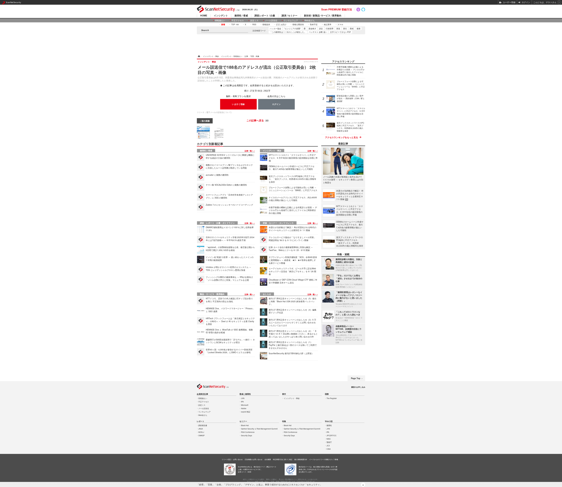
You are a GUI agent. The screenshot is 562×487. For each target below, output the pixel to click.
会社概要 (267, 459)
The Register (332, 398)
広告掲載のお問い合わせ (253, 459)
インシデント (221, 15)
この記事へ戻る (257, 120)
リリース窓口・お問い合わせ (232, 459)
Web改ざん (309, 20)
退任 (345, 28)
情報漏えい (220, 20)
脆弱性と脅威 (206, 150)
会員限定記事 (202, 394)
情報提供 (266, 24)
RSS (254, 24)
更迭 (338, 28)
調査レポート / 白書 (265, 15)
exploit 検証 (245, 411)
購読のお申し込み (358, 387)
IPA (242, 401)
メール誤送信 (271, 20)
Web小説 (329, 421)
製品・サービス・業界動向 (212, 294)
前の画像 (206, 120)
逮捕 (358, 28)
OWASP (201, 435)
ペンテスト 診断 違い (318, 32)
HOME (203, 15)
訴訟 (321, 28)
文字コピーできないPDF (340, 32)
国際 (327, 394)
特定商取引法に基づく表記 (282, 459)
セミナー (243, 421)
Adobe (243, 408)
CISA (329, 449)
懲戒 (352, 28)
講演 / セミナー (289, 15)
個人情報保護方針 (300, 459)
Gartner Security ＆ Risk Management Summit (259, 428)
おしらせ (267, 294)
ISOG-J (201, 432)
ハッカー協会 (275, 28)
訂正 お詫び (281, 24)
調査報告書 (202, 425)
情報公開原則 (298, 24)
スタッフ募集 (333, 459)
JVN (242, 398)
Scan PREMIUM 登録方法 (336, 9)
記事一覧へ (249, 150)
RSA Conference (248, 432)
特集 (284, 421)
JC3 (328, 445)
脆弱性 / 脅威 (241, 15)
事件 (284, 394)
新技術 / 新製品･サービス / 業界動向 (322, 15)
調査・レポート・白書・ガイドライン (217, 222)
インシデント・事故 (272, 150)
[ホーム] (199, 56)
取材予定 (314, 24)
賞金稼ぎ (312, 28)
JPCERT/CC (331, 435)
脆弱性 (329, 425)
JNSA (200, 428)
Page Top (355, 378)
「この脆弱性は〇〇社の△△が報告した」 (288, 32)
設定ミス (254, 20)
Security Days (246, 435)
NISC (329, 439)
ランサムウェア (291, 20)
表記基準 (327, 24)
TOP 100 (235, 24)
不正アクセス (238, 20)
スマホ (340, 24)
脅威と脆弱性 (245, 394)
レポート (200, 421)
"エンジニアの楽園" (292, 28)
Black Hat (245, 425)
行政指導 (329, 28)
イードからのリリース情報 (319, 459)
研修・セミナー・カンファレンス (278, 222)
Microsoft (244, 405)
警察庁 (329, 442)
